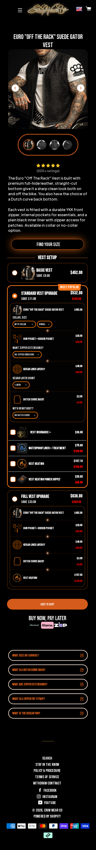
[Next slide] (80, 88)
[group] (28, 144)
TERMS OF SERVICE (47, 777)
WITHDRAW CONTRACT (47, 783)
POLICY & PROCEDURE (47, 770)
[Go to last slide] (15, 88)
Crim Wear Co (53, 810)
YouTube (49, 803)
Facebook (49, 790)
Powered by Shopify (47, 816)
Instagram (49, 796)
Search (47, 758)
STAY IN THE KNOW (47, 764)
